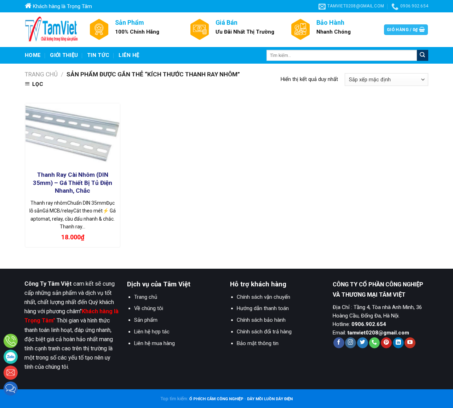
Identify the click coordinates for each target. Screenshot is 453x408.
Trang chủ (41, 74)
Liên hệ (129, 55)
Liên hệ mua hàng (154, 343)
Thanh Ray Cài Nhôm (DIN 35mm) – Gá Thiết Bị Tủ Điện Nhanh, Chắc (72, 182)
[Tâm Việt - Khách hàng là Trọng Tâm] (51, 29)
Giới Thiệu (64, 55)
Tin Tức (98, 55)
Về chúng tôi (148, 308)
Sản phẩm (145, 320)
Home (33, 55)
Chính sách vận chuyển (263, 297)
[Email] (11, 373)
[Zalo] (11, 357)
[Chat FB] (11, 388)
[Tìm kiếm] (422, 55)
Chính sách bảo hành (261, 320)
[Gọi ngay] (11, 341)
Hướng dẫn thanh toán (263, 308)
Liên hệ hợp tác (152, 331)
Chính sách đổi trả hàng (264, 331)
